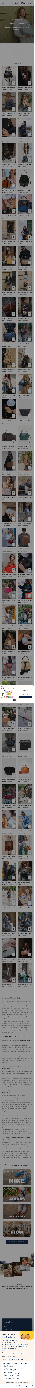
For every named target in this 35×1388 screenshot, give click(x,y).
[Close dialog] (33, 685)
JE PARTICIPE (26, 696)
